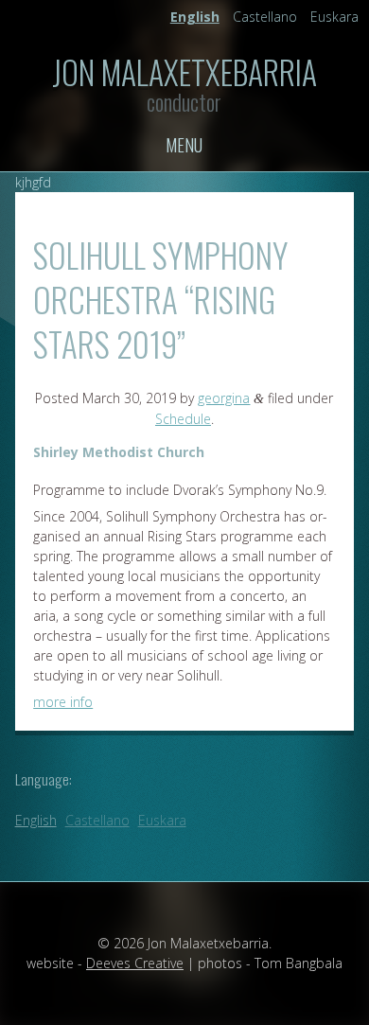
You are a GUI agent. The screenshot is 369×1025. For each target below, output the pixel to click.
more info (63, 702)
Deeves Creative (135, 963)
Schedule (183, 419)
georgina (224, 398)
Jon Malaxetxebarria (184, 72)
